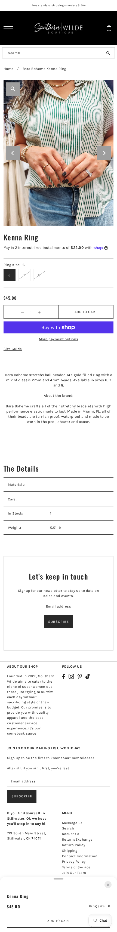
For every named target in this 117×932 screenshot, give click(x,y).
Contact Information (80, 856)
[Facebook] (63, 676)
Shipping (70, 851)
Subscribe (58, 622)
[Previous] (13, 153)
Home (9, 69)
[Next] (104, 153)
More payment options (58, 339)
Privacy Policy (74, 861)
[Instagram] (71, 676)
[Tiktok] (87, 676)
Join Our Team (74, 873)
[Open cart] (108, 28)
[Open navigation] (10, 28)
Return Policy (73, 845)
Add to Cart (86, 312)
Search (68, 828)
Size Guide (13, 349)
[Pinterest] (80, 676)
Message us (72, 823)
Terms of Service (76, 867)
